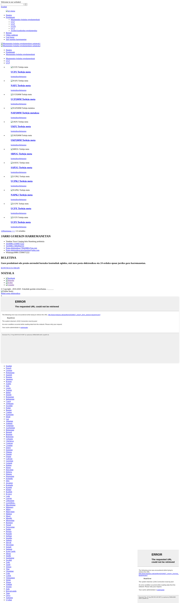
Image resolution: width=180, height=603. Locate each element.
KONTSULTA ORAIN (10, 268)
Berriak (9, 33)
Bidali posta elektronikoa (10, 293)
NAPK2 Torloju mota (22, 195)
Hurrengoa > (8, 231)
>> (14, 231)
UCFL (13, 26)
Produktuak (10, 17)
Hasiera (9, 15)
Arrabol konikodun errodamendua (24, 31)
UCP (13, 24)
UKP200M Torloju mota (23, 140)
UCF (13, 22)
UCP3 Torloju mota (21, 222)
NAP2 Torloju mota (21, 85)
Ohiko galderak (12, 35)
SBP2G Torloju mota (21, 153)
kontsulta (14, 77)
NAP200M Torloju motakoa (25, 113)
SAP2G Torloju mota (21, 167)
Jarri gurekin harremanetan (16, 39)
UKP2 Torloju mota (21, 126)
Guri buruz (10, 37)
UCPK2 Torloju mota (22, 181)
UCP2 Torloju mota (21, 72)
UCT (13, 28)
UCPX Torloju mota (21, 208)
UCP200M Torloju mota (23, 99)
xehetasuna (22, 77)
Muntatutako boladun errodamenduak (25, 20)
